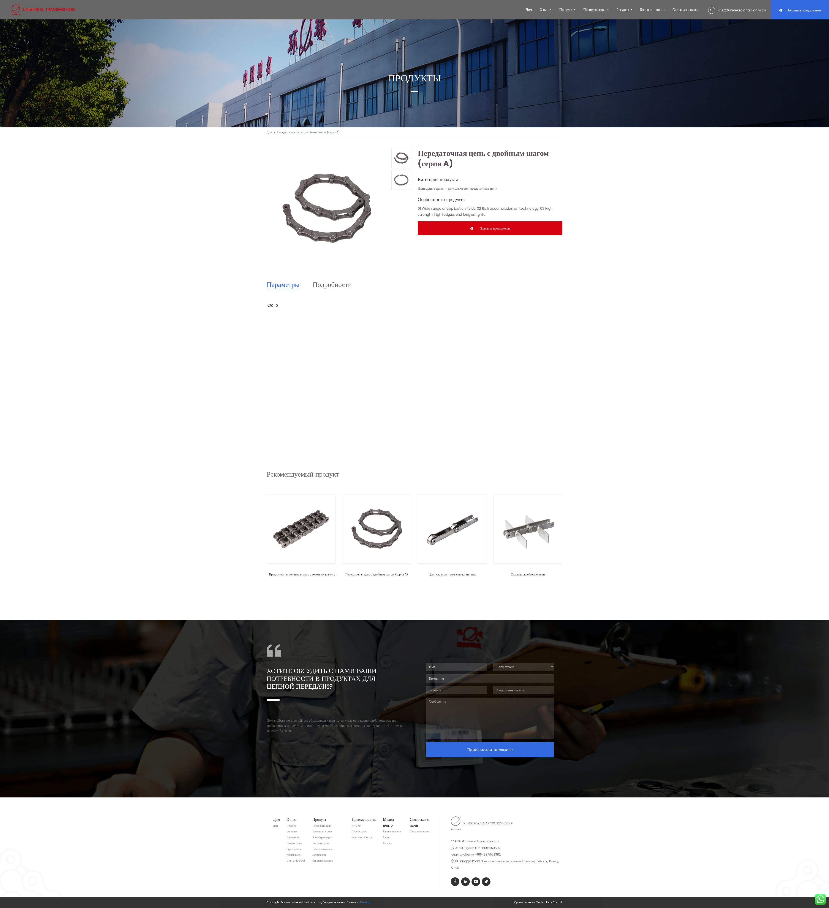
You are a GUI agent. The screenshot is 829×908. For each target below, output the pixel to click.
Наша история (294, 843)
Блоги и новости (652, 9)
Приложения (293, 837)
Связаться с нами (685, 9)
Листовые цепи (320, 843)
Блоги (386, 837)
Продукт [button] (566, 9)
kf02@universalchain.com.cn (741, 10)
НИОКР (356, 825)
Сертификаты (293, 849)
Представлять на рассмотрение (490, 749)
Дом (529, 9)
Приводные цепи (321, 825)
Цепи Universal (295, 860)
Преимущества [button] (594, 9)
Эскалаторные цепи (322, 860)
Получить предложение (803, 10)
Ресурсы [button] (623, 9)
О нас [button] (544, 9)
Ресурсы (387, 843)
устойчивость (293, 855)
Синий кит (365, 902)
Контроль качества (362, 837)
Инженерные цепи (322, 831)
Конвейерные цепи (322, 837)
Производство (359, 831)
